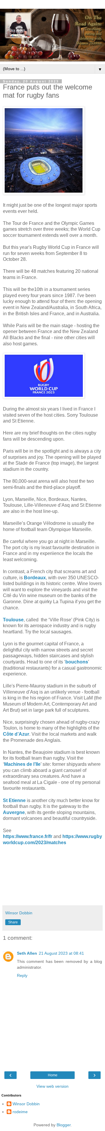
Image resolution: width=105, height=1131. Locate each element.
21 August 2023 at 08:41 (61, 953)
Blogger (64, 1125)
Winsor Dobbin (26, 1103)
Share (13, 922)
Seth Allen (27, 953)
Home (52, 1075)
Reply (22, 975)
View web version (52, 1086)
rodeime (20, 1111)
